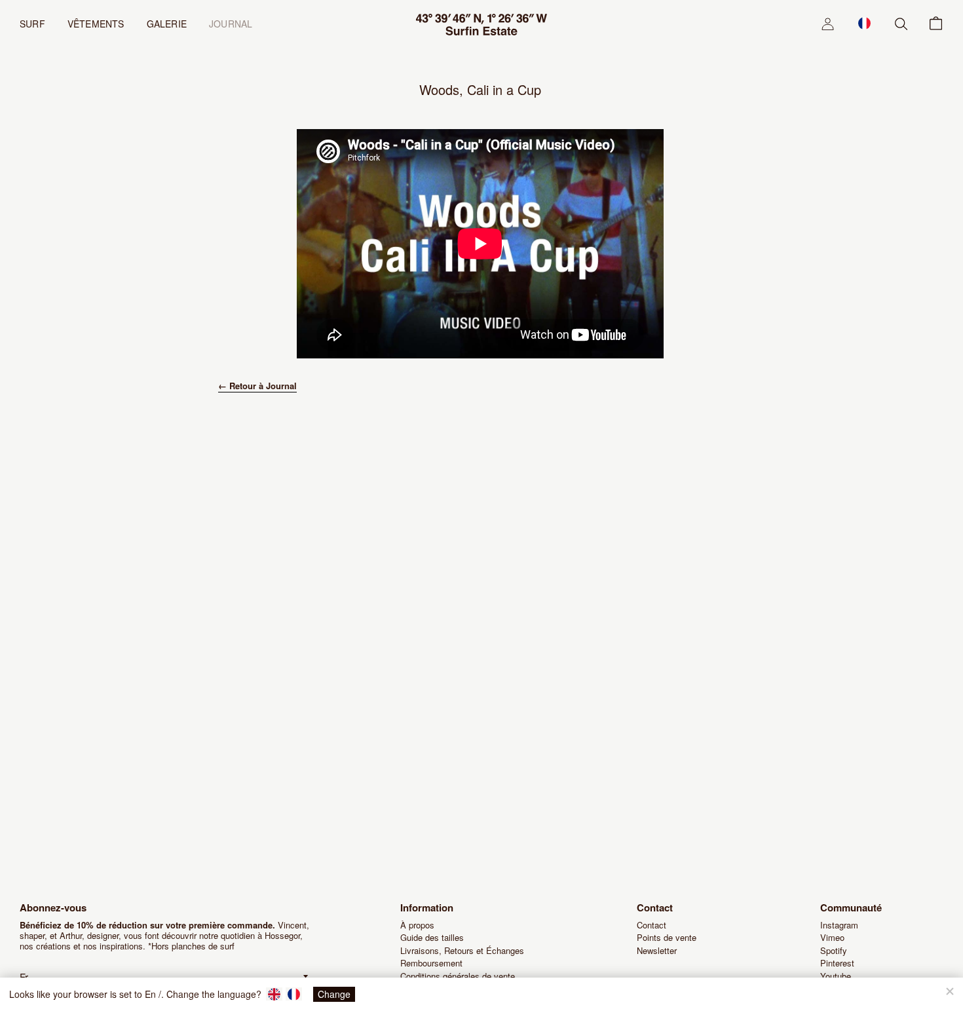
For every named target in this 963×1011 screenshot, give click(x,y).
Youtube (835, 976)
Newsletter (657, 950)
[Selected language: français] (864, 22)
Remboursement (431, 963)
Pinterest (837, 963)
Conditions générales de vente (457, 976)
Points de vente (666, 937)
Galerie (167, 23)
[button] (864, 22)
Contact (651, 925)
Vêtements (95, 23)
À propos (417, 925)
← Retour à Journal (257, 385)
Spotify (833, 950)
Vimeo (832, 937)
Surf (32, 23)
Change (334, 994)
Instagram (839, 925)
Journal (230, 23)
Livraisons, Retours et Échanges (462, 950)
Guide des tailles (432, 937)
